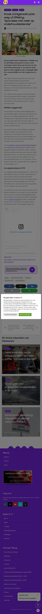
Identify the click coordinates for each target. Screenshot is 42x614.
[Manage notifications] (38, 610)
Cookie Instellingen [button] (11, 314)
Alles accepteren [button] (25, 314)
